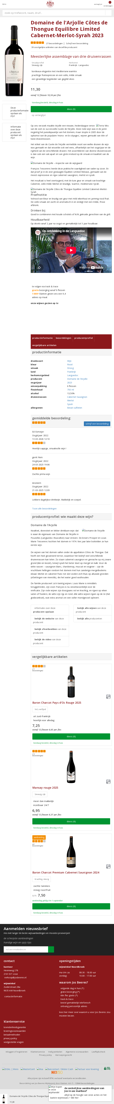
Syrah (70, 404)
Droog (70, 368)
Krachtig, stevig (42, 879)
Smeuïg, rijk (40, 794)
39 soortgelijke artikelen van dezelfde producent (54, 47)
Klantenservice (38, 1051)
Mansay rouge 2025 (45, 787)
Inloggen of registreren (16, 1051)
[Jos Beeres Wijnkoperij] (50, 4)
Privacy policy (45, 1055)
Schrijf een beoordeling (77, 43)
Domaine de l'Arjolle (77, 378)
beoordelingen (84, 1083)
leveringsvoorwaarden (15, 1031)
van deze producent (48, 620)
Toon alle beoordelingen (44, 508)
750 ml (70, 389)
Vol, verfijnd (40, 709)
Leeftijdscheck (98, 1051)
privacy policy (10, 1038)
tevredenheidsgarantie (15, 1027)
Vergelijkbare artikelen (44, 345)
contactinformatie (13, 996)
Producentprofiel (83, 338)
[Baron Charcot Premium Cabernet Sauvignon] (71, 852)
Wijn (69, 361)
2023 (69, 382)
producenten (89, 618)
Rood (70, 364)
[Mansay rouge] (71, 767)
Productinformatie (42, 338)
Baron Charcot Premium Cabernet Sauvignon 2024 (65, 872)
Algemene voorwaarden (77, 1051)
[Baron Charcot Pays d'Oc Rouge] (71, 682)
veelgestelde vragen (14, 1042)
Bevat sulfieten (74, 407)
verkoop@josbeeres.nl (15, 977)
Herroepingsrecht (63, 1055)
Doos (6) (71, 109)
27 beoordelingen (54, 43)
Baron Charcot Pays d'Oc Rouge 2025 (56, 702)
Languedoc (72, 375)
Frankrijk (71, 371)
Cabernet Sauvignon (77, 396)
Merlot (70, 400)
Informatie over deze (44, 610)
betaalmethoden (12, 1034)
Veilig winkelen (55, 1051)
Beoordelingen (63, 338)
